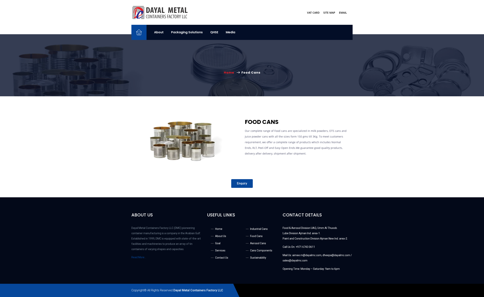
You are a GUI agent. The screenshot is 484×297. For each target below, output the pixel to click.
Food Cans (256, 236)
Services (220, 250)
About (159, 32)
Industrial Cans (259, 228)
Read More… (138, 257)
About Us (220, 236)
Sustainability (258, 257)
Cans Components (261, 250)
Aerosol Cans (258, 243)
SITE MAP (329, 12)
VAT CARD (313, 12)
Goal (217, 243)
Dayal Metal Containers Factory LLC (198, 290)
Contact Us (221, 257)
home (218, 228)
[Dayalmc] (159, 12)
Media (230, 32)
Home (230, 72)
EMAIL (343, 12)
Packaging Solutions (187, 32)
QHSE (214, 32)
